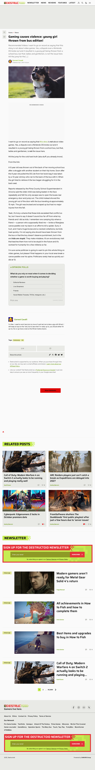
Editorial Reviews (19, 282)
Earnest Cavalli (18, 60)
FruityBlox (69, 727)
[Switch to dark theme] (86, 3)
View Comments (50, 390)
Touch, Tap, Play (59, 727)
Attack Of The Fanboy (42, 724)
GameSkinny (22, 727)
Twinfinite (21, 724)
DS (22, 340)
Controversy (16, 340)
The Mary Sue (46, 727)
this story (44, 142)
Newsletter (33, 3)
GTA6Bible (8, 730)
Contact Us (22, 716)
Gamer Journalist (10, 727)
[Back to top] (3, 431)
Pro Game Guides (10, 724)
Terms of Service (51, 559)
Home (10, 32)
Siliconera (65, 724)
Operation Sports (34, 727)
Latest (72, 3)
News (43, 3)
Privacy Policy (63, 559)
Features (62, 3)
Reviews (52, 3)
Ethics (14, 716)
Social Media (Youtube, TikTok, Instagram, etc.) (29, 295)
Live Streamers (18, 286)
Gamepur (29, 724)
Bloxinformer (79, 727)
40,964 (50, 690)
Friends (15, 291)
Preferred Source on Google (45, 370)
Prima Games (55, 724)
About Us (7, 716)
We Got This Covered (77, 724)
